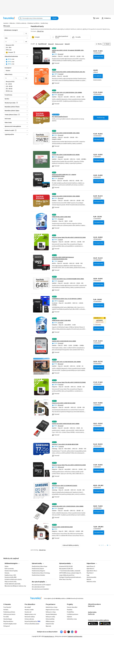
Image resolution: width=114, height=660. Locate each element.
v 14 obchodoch (97, 53)
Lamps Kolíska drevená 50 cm (66, 575)
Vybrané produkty (65, 563)
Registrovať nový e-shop (52, 610)
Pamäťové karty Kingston (38, 571)
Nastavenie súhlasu (30, 617)
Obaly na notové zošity (10, 582)
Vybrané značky (37, 563)
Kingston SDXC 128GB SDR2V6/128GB (62, 527)
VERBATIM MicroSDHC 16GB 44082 (61, 217)
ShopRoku (69, 610)
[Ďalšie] (110, 545)
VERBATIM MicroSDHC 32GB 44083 (61, 320)
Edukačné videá (50, 624)
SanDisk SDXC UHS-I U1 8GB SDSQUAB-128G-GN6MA (66, 362)
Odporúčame (91, 563)
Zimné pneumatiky (91, 577)
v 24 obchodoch (97, 446)
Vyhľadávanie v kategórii (11, 30)
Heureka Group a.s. (49, 636)
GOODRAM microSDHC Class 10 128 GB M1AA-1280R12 (67, 299)
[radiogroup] (16, 61)
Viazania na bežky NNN (10, 577)
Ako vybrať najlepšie (38, 582)
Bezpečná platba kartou (31, 621)
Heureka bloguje (7, 619)
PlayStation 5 (90, 573)
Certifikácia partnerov (72, 614)
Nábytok (89, 579)
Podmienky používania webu (75, 636)
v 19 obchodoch (97, 136)
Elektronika (12, 23)
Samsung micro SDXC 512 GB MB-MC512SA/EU (64, 486)
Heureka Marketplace (51, 614)
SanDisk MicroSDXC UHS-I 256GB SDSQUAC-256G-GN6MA (67, 506)
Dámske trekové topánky (11, 571)
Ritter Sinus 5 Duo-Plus (65, 579)
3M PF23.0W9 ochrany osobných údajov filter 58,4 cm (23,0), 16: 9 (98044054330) (70, 573)
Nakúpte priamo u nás (30, 614)
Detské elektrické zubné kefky (12, 584)
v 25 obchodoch (97, 239)
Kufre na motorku (9, 568)
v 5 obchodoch (97, 218)
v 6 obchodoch (97, 280)
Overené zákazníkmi (72, 607)
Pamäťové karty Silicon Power (39, 566)
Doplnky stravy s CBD (10, 575)
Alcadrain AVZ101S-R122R (66, 566)
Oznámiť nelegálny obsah (9, 624)
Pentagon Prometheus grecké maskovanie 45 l (70, 577)
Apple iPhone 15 (91, 566)
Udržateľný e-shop (72, 619)
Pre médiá (6, 617)
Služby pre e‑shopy (51, 612)
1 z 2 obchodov (97, 324)
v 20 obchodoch (97, 94)
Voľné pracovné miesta (9, 614)
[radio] (5, 59)
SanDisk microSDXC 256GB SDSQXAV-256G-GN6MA (66, 196)
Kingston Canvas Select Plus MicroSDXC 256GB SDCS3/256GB (69, 382)
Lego (88, 575)
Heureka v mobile (29, 610)
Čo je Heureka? (7, 607)
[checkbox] (5, 45)
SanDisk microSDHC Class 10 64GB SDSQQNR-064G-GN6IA (68, 279)
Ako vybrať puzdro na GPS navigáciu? (41, 585)
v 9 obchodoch (97, 177)
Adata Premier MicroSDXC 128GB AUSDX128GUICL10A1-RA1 (68, 72)
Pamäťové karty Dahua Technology (41, 573)
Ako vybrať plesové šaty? (38, 587)
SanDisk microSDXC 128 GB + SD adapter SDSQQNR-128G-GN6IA (68, 51)
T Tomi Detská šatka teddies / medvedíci (69, 571)
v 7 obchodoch (97, 156)
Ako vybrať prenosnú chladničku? (40, 589)
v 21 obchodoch (97, 508)
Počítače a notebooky (21, 23)
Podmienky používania (9, 612)
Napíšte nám (91, 606)
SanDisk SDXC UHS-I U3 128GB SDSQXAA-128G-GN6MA (67, 92)
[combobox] (34, 18)
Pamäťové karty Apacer (38, 568)
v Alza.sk (95, 72)
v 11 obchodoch (97, 260)
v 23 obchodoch (97, 384)
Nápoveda (48, 626)
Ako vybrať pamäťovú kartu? (60, 117)
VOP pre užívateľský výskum (32, 624)
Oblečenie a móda (91, 582)
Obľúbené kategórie (11, 563)
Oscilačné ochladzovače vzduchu (13, 579)
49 (107, 545)
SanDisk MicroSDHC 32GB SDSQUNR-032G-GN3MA (66, 155)
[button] (14, 33)
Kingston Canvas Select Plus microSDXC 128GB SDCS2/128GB (69, 465)
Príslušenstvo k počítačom (33, 23)
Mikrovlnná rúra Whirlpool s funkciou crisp (15, 586)
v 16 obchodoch (97, 363)
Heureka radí (28, 612)
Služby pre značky (50, 617)
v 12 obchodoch (97, 301)
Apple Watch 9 (90, 568)
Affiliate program (50, 621)
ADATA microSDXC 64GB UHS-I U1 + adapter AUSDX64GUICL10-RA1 (64, 175)
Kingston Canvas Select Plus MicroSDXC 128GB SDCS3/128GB (69, 237)
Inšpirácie (69, 617)
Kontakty (5, 610)
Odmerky (7, 573)
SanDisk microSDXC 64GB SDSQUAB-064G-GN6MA (65, 424)
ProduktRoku (70, 612)
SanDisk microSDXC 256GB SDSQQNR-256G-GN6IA (66, 133)
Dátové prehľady (50, 619)
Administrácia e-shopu (51, 607)
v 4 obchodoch (97, 487)
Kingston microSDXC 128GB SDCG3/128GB (63, 403)
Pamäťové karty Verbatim (38, 575)
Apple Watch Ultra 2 (92, 571)
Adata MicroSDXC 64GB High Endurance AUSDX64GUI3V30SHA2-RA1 (63, 258)
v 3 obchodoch (97, 528)
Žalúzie (6, 566)
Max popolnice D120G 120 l (66, 568)
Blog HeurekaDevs (8, 621)
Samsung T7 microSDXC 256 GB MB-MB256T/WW (65, 444)
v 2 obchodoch (97, 405)
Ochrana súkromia (29, 619)
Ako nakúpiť (28, 607)
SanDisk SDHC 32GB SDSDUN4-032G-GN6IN (64, 341)
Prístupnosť (6, 626)
